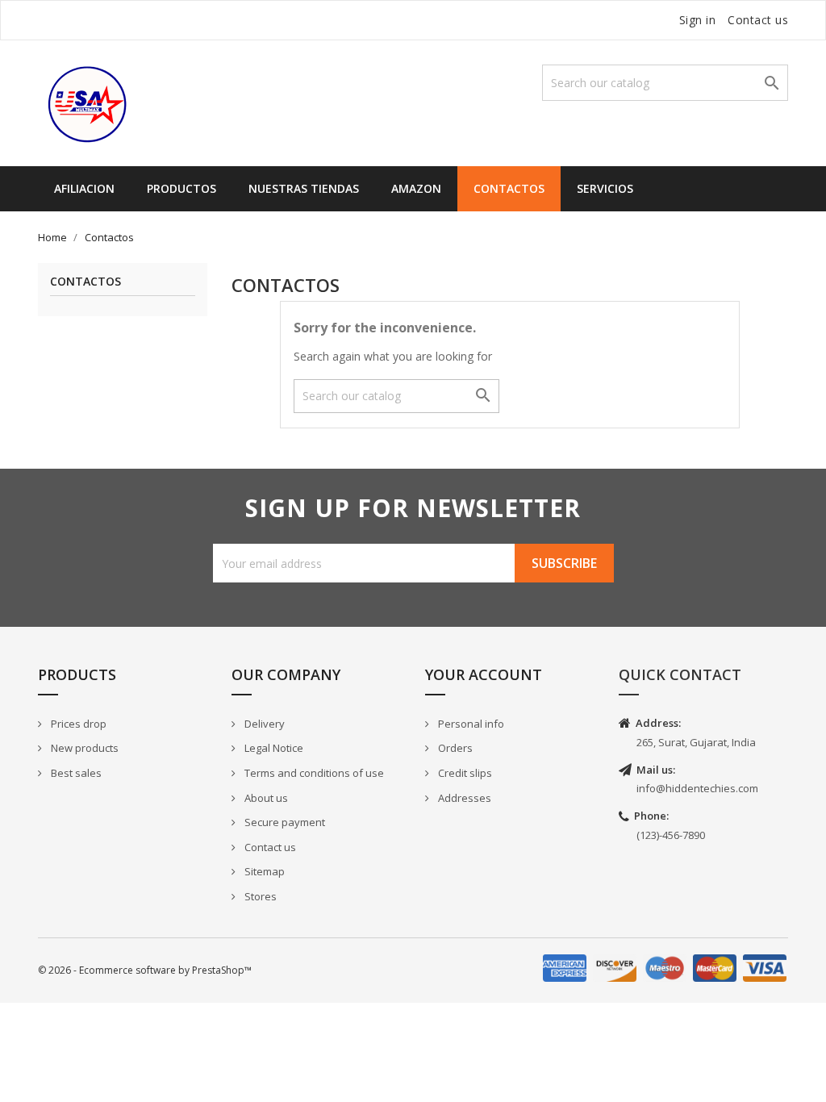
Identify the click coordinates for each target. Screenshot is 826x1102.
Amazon (416, 188)
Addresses (463, 798)
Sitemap (263, 871)
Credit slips (464, 773)
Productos (181, 188)
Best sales (75, 773)
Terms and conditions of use (313, 773)
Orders (454, 748)
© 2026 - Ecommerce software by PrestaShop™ (145, 970)
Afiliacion (84, 188)
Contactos (508, 188)
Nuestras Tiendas (303, 188)
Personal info (470, 723)
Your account (483, 674)
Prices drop (77, 723)
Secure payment (283, 822)
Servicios (605, 188)
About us (265, 798)
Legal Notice (272, 748)
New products (83, 748)
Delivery (263, 723)
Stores (259, 896)
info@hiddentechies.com (697, 788)
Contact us (758, 19)
